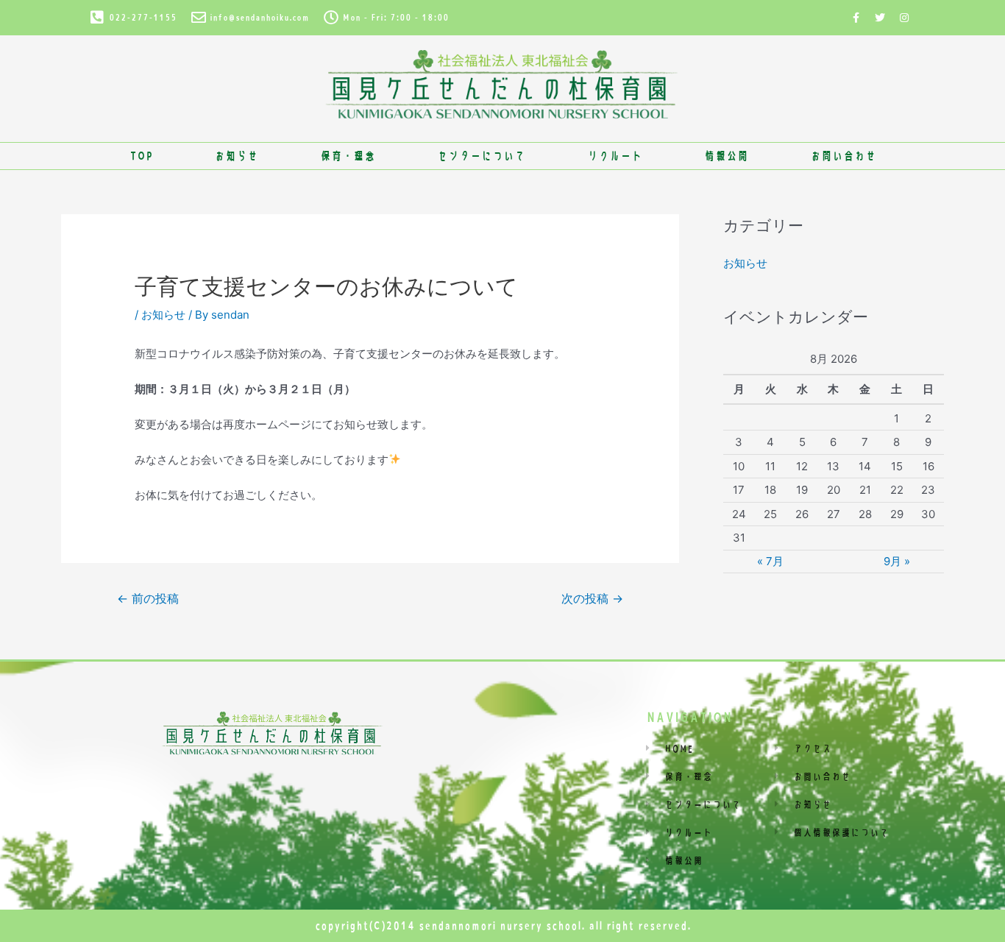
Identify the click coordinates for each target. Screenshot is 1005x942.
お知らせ (236, 155)
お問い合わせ (843, 155)
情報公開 (726, 155)
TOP (140, 155)
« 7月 (770, 561)
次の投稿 (592, 599)
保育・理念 (347, 155)
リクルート (614, 155)
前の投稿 (148, 599)
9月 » (897, 561)
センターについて (481, 155)
